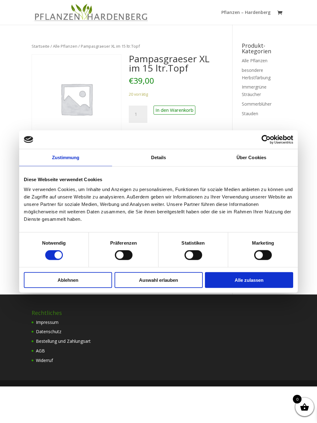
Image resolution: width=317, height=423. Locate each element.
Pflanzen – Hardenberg (246, 12)
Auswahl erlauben (158, 279)
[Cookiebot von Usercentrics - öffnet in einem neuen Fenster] (266, 139)
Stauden (250, 113)
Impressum (47, 322)
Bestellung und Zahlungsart (63, 341)
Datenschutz (48, 331)
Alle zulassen (249, 279)
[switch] (123, 255)
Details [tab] (158, 157)
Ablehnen (68, 279)
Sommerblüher (256, 104)
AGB (40, 351)
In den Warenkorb (174, 110)
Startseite (41, 46)
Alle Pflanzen (65, 46)
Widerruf (44, 360)
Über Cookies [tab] (251, 157)
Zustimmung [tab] (66, 157)
